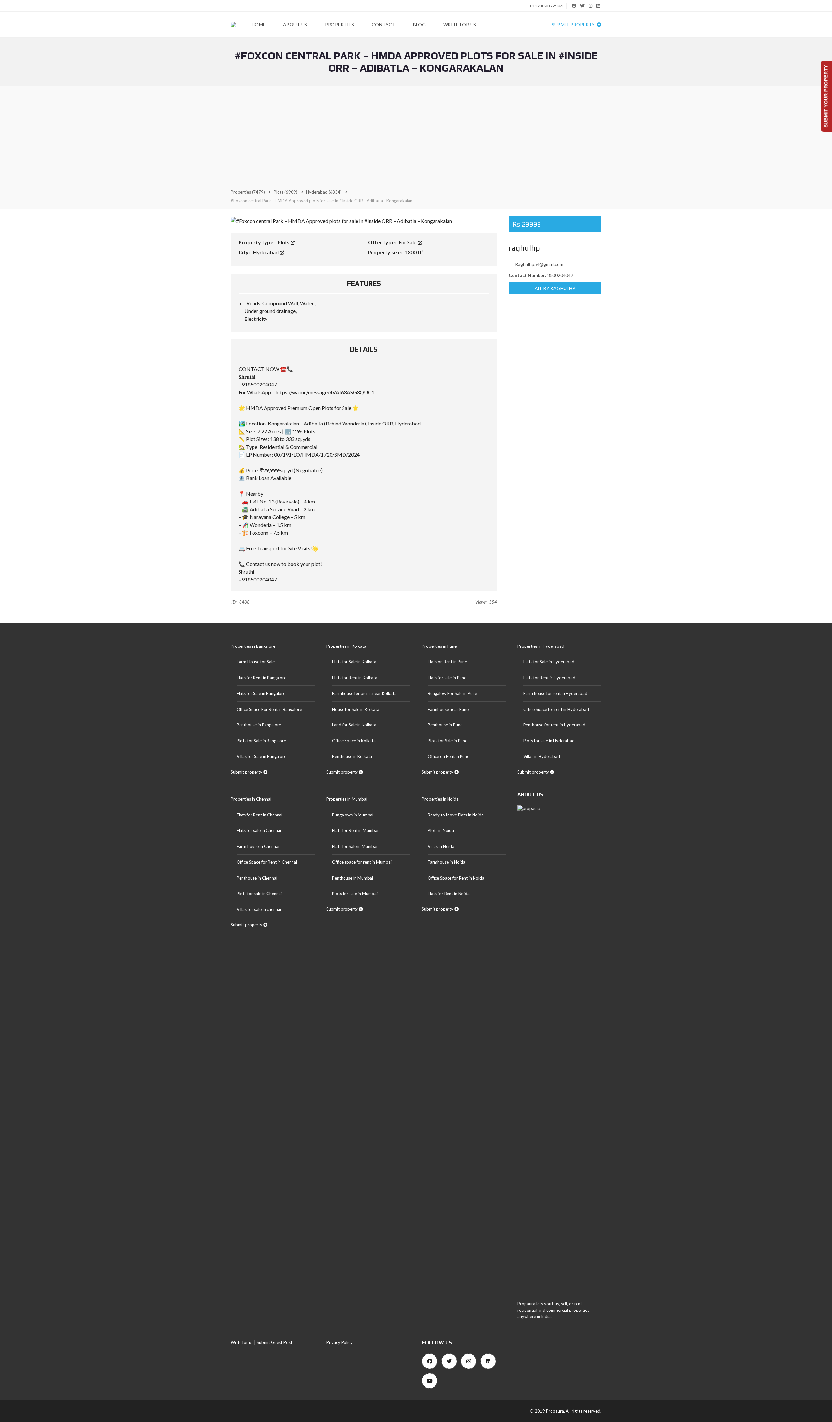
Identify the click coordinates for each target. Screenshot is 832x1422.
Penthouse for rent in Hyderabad (554, 724)
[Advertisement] (416, 137)
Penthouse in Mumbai (352, 878)
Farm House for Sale (256, 661)
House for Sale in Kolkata (355, 709)
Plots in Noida (441, 830)
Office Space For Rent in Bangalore (269, 709)
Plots (284, 242)
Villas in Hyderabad (541, 756)
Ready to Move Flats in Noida (456, 814)
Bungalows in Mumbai (352, 814)
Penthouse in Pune (445, 724)
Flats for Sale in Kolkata (354, 661)
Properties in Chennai (251, 799)
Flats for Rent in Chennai (259, 814)
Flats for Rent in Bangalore (261, 677)
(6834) (324, 192)
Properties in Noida (440, 799)
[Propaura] (233, 25)
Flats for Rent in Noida (449, 893)
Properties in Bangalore (253, 646)
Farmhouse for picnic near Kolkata (364, 693)
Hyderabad (266, 252)
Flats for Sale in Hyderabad (548, 661)
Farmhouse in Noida (446, 862)
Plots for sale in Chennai (259, 893)
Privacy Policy (339, 1342)
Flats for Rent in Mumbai (355, 830)
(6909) (285, 192)
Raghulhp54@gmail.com (539, 264)
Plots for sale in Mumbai (355, 893)
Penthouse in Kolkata (352, 756)
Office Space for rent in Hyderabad (556, 709)
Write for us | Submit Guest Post (261, 1342)
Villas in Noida (441, 846)
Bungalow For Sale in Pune (452, 693)
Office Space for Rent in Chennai (267, 862)
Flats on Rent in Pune (447, 661)
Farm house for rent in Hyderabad (555, 693)
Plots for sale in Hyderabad (549, 740)
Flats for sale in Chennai (259, 830)
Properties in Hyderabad (540, 646)
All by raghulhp (555, 288)
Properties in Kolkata (346, 646)
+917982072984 (545, 5)
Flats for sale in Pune (447, 677)
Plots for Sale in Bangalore (261, 740)
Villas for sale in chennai (259, 909)
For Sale (408, 242)
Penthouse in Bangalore (259, 724)
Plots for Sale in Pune (447, 740)
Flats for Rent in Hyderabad (549, 677)
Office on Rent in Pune (448, 756)
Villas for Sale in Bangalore (261, 756)
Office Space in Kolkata (354, 740)
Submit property (574, 24)
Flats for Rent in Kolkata (354, 677)
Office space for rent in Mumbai (362, 862)
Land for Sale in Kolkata (354, 724)
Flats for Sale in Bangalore (261, 693)
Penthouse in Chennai (257, 878)
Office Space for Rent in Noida (456, 878)
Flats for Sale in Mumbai (354, 846)
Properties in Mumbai (346, 799)
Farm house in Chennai (258, 846)
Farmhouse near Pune (448, 709)
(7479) (248, 192)
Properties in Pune (439, 646)
